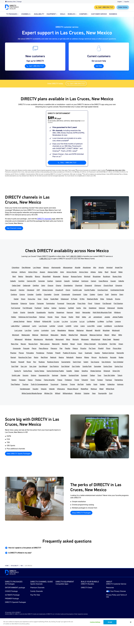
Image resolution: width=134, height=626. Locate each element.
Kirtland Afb (46, 321)
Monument (60, 339)
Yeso (94, 393)
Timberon (68, 380)
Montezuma (38, 339)
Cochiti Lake (77, 290)
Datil (107, 294)
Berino (20, 277)
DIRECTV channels (44, 219)
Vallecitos (111, 384)
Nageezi (116, 339)
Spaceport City (44, 375)
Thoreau (38, 380)
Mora (68, 339)
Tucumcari (54, 384)
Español (126, 1)
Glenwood (111, 308)
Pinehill (101, 348)
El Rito (82, 299)
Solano (33, 375)
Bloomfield (47, 277)
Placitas (13, 353)
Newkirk (65, 344)
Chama (58, 286)
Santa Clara (107, 366)
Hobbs (13, 317)
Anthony (23, 272)
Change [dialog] (19, 1)
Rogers (13, 362)
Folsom (97, 303)
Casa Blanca (103, 281)
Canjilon (21, 281)
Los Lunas (18, 330)
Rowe (29, 362)
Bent (14, 277)
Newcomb (55, 344)
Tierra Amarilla (49, 380)
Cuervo (100, 294)
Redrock (53, 357)
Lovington (45, 330)
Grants (22, 312)
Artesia (93, 272)
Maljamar (80, 330)
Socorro (25, 375)
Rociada (113, 357)
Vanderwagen (25, 389)
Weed (101, 389)
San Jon (24, 366)
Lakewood (26, 326)
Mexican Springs (96, 335)
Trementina (118, 380)
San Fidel (14, 366)
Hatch (77, 312)
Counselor (47, 294)
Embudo (109, 299)
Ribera (86, 357)
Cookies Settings (95, 622)
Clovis (68, 290)
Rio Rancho (103, 357)
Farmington (50, 303)
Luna (53, 330)
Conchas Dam (102, 290)
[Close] (130, 622)
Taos (99, 375)
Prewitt (57, 353)
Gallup (54, 308)
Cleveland (30, 290)
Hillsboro (117, 312)
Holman (42, 317)
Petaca (75, 348)
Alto (94, 268)
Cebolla (121, 281)
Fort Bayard (107, 303)
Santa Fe (17, 371)
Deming (114, 294)
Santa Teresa (39, 371)
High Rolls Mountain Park (102, 312)
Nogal (72, 344)
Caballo (13, 281)
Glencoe (102, 308)
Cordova (14, 294)
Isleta (84, 317)
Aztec (100, 272)
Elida (102, 299)
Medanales (26, 335)
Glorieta (120, 308)
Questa (97, 353)
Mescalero (54, 335)
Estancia (24, 303)
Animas (14, 272)
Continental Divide (117, 290)
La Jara (56, 321)
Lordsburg (108, 326)
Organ (121, 344)
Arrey (62, 272)
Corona (22, 294)
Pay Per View (35, 595)
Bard (106, 272)
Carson (93, 281)
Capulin (67, 281)
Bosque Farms (76, 277)
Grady (15, 312)
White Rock (110, 389)
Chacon (50, 286)
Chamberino (68, 286)
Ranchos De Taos (24, 357)
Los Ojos (28, 330)
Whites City (48, 393)
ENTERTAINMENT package (15, 588)
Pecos (34, 348)
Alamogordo (56, 268)
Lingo (76, 326)
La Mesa (100, 321)
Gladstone (92, 308)
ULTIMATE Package (12, 595)
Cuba (85, 294)
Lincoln (60, 326)
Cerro (43, 286)
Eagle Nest (54, 299)
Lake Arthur (15, 326)
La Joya (65, 321)
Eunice (31, 303)
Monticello (49, 339)
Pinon (108, 348)
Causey (113, 281)
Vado (95, 384)
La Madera (91, 321)
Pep (61, 348)
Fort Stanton (118, 303)
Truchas (25, 384)
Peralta (67, 348)
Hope (57, 317)
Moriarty (76, 339)
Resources (110, 588)
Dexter (16, 299)
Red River (44, 357)
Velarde (52, 389)
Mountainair (95, 339)
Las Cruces (43, 326)
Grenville (31, 312)
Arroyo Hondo (71, 272)
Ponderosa (40, 353)
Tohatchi (84, 380)
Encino (117, 299)
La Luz (81, 321)
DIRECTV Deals (86, 588)
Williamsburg (67, 393)
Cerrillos (36, 286)
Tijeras (59, 380)
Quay (80, 353)
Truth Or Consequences (39, 384)
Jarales (107, 317)
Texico (30, 380)
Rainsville (120, 353)
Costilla (38, 294)
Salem (86, 362)
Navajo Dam (33, 344)
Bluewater (56, 277)
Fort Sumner (15, 308)
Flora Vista (81, 303)
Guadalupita (41, 312)
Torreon (100, 380)
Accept (110, 622)
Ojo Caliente (102, 344)
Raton (36, 357)
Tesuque (22, 380)
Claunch (13, 290)
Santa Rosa (27, 371)
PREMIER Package (12, 599)
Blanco (37, 277)
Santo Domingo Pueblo (55, 371)
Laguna (118, 321)
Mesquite (83, 335)
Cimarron (118, 286)
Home (7, 565)
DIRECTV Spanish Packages (15, 602)
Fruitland (38, 308)
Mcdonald (116, 330)
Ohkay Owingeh (90, 344)
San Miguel (43, 366)
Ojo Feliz (113, 344)
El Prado (74, 299)
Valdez (102, 384)
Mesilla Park (73, 335)
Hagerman (60, 312)
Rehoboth (69, 357)
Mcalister (106, 330)
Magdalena (61, 330)
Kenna (29, 321)
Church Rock (108, 286)
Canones (41, 281)
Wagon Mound (72, 389)
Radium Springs (108, 353)
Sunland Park (74, 375)
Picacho (83, 348)
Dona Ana (31, 299)
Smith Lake (16, 375)
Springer (55, 375)
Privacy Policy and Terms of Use (116, 596)
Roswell (21, 362)
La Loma (73, 321)
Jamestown (97, 317)
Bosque (65, 277)
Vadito (88, 384)
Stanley (63, 375)
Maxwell (89, 330)
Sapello (69, 371)
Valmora (120, 384)
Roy (34, 362)
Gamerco (62, 308)
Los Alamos (118, 326)
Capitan (50, 281)
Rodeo (121, 357)
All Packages (10, 584)
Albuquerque (67, 268)
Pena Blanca (43, 348)
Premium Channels (37, 588)
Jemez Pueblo (117, 317)
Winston (78, 393)
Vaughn (35, 389)
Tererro (13, 380)
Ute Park (80, 384)
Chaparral (88, 286)
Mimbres (28, 339)
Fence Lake (71, 303)
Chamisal (78, 286)
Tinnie (76, 380)
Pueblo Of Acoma (69, 353)
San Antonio (106, 362)
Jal (89, 317)
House (63, 317)
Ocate (79, 344)
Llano (83, 326)
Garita (78, 308)
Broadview (97, 277)
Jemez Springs (18, 321)
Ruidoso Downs (53, 362)
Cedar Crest (16, 286)
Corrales (30, 294)
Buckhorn (106, 277)
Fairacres (40, 303)
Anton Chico (32, 272)
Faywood (60, 303)
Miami (106, 335)
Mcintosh (15, 335)
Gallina (46, 308)
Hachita (51, 312)
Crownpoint (76, 294)
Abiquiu (46, 268)
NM (22, 565)
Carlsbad (75, 281)
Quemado (88, 353)
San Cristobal (118, 362)
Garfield (71, 308)
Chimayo (97, 286)
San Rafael (65, 366)
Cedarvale (26, 286)
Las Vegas (37, 268)
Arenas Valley (53, 272)
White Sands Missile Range (32, 393)
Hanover (70, 312)
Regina (61, 357)
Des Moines (26, 268)
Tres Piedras (15, 384)
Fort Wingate (27, 308)
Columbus (15, 268)
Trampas (108, 380)
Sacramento (65, 362)
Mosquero (85, 339)
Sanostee (97, 366)
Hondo (50, 317)
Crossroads (66, 294)
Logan (99, 326)
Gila (84, 308)
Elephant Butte (92, 299)
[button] (67, 548)
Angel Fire (118, 268)
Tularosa (64, 384)
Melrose (35, 335)
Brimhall (87, 277)
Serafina (85, 371)
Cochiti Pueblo (89, 290)
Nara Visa (14, 344)
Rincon (94, 357)
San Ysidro (76, 366)
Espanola (14, 303)
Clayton (21, 290)
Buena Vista (117, 277)
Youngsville (102, 393)
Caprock (58, 281)
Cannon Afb (31, 281)
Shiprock (107, 371)
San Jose (32, 366)
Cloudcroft (59, 290)
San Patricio (54, 366)
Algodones (87, 268)
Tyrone (72, 384)
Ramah (13, 357)
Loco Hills (91, 326)
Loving (36, 330)
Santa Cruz (119, 366)
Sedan (76, 371)
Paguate (26, 348)
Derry (121, 294)
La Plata (109, 321)
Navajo (23, 344)
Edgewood (65, 299)
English (120, 1)
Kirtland (37, 321)
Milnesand (18, 339)
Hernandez (86, 312)
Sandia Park (86, 366)
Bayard (113, 272)
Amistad (109, 268)
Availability (14, 565)
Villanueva (61, 389)
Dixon (23, 299)
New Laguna (45, 344)
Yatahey (87, 393)
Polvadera (30, 353)
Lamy (34, 326)
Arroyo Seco (83, 272)
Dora (39, 299)
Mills (120, 335)
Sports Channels (36, 584)
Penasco (54, 348)
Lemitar (52, 326)
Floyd (90, 303)
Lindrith (68, 326)
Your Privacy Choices (118, 591)
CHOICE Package (11, 591)
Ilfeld (77, 317)
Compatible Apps (62, 584)
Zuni (110, 393)
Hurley (71, 317)
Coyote (56, 294)
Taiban (92, 375)
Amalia (101, 268)
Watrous (94, 389)
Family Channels (36, 591)
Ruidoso (42, 362)
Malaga (71, 330)
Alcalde (77, 268)
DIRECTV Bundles (87, 584)
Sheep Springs (95, 371)
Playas (21, 353)
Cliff (38, 290)
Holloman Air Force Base (27, 317)
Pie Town (92, 348)
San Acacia (95, 362)
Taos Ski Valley (109, 375)
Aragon (42, 272)
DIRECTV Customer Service (116, 584)
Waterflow (84, 389)
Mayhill (97, 330)
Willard (57, 393)
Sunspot (84, 375)
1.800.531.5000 (75, 256)
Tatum (119, 375)
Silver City (116, 371)
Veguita (43, 389)
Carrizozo (84, 281)
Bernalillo (29, 277)
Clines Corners (47, 290)
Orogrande (17, 348)
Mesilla (63, 335)
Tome (92, 380)
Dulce (46, 299)
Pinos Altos (117, 348)
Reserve (79, 357)
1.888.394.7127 (45, 259)
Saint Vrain (77, 362)
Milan (114, 335)
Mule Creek (107, 339)
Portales (50, 353)
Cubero (92, 294)
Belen (121, 272)
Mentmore (44, 335)
